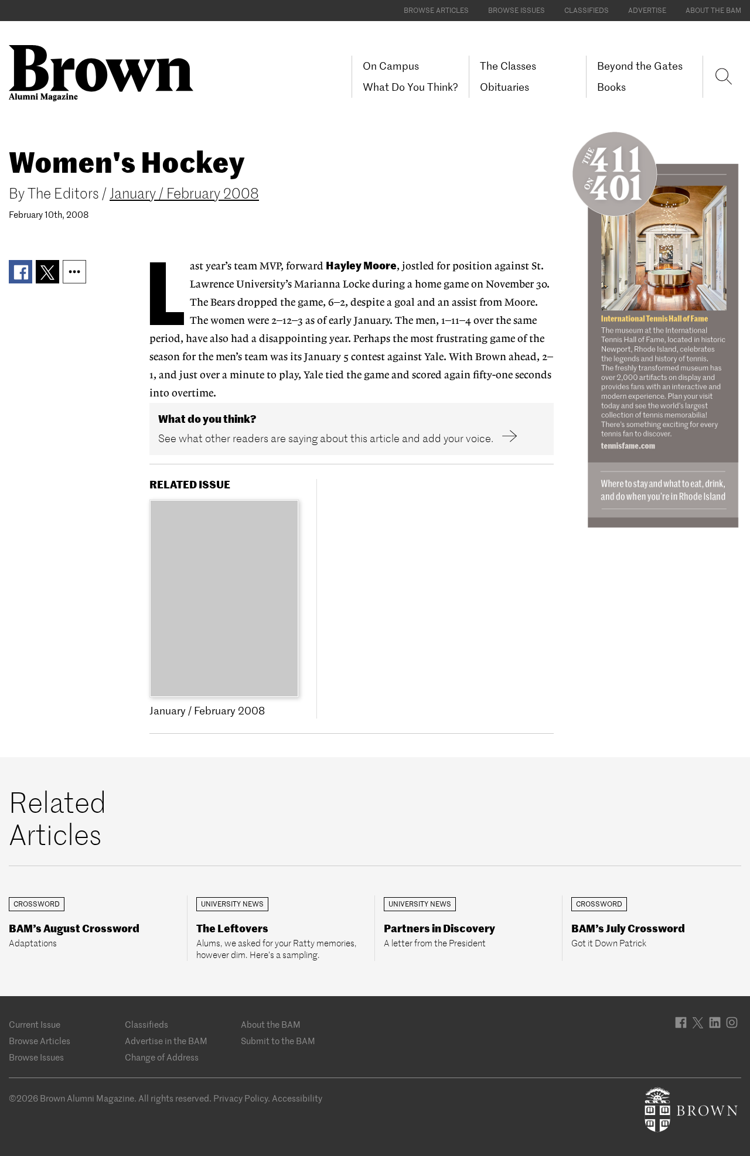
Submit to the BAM (278, 1040)
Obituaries (504, 87)
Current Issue (34, 1024)
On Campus (391, 66)
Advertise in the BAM (166, 1040)
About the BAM (713, 10)
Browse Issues (516, 10)
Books (611, 87)
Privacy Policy (240, 1098)
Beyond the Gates (640, 66)
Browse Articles (436, 10)
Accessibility (297, 1098)
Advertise (647, 10)
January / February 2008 (184, 193)
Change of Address (162, 1057)
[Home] (105, 72)
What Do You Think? (410, 87)
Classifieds (586, 10)
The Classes (508, 66)
